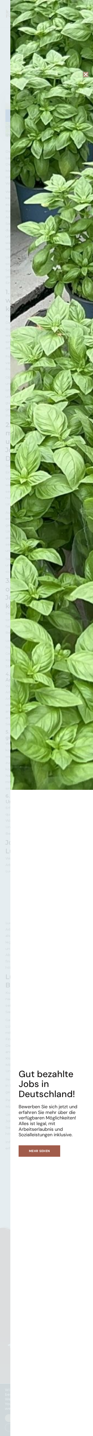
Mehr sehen (39, 1151)
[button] (85, 74)
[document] (46, 718)
